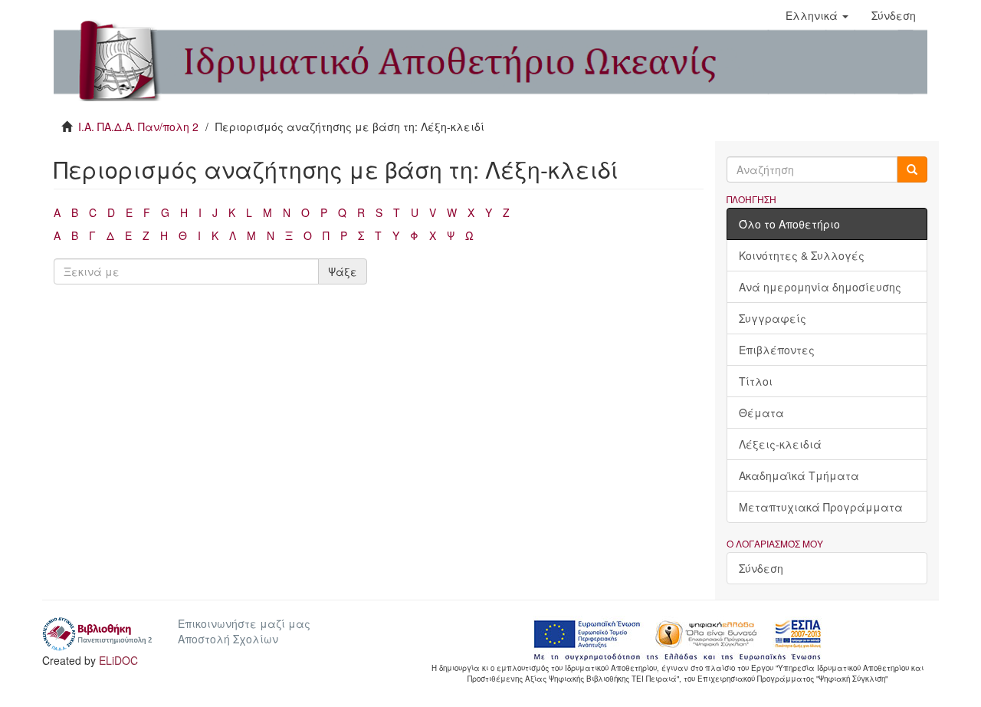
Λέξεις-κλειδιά (780, 444)
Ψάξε (342, 271)
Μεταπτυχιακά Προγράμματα (821, 507)
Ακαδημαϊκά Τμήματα (799, 475)
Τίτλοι (756, 381)
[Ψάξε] (912, 169)
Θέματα (761, 412)
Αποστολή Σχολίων (228, 638)
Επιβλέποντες (777, 349)
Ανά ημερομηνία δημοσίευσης (820, 286)
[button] (817, 15)
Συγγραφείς (772, 318)
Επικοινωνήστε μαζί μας (244, 623)
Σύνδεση (761, 568)
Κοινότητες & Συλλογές (802, 255)
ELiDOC (118, 660)
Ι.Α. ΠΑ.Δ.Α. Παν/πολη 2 (138, 126)
